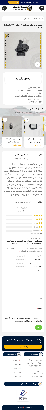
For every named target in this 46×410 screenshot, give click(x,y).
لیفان (14, 362)
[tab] (37, 203)
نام (39, 300)
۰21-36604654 (35, 375)
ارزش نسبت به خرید (33, 261)
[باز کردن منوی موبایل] (40, 8)
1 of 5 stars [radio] (23, 257)
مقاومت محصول (34, 265)
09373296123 (35, 378)
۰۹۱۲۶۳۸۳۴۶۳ (35, 373)
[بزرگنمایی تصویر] (35, 62)
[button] (37, 49)
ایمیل (38, 310)
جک (15, 366)
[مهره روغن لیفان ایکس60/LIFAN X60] (33, 125)
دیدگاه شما (36, 272)
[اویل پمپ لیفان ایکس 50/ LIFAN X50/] (11, 125)
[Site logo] (22, 8)
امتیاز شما (36, 258)
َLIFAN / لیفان (32, 19)
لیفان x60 (22, 19)
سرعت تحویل (36, 268)
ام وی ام (13, 378)
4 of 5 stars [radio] (17, 257)
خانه (40, 19)
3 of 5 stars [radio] (19, 257)
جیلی (14, 370)
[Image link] (22, 397)
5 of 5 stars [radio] (15, 257)
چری (14, 374)
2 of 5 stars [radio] (21, 257)
